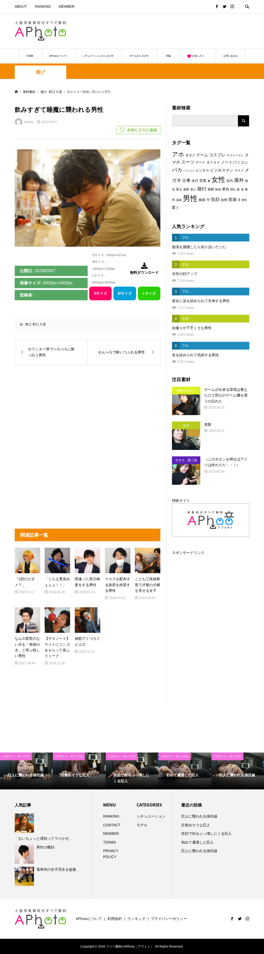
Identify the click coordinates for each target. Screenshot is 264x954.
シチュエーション (151, 816)
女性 (218, 179)
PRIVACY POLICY (110, 854)
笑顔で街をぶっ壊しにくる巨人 (206, 833)
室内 (229, 181)
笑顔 (215, 199)
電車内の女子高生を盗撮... (57, 869)
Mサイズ (125, 293)
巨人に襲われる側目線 (199, 816)
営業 (203, 181)
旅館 (211, 189)
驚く (175, 207)
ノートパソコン (234, 162)
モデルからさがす (139, 55)
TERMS (109, 842)
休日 (195, 181)
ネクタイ (213, 162)
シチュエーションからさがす (98, 55)
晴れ (233, 189)
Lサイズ (149, 293)
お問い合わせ (230, 55)
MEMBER (67, 6)
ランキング (136, 919)
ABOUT (21, 6)
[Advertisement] (189, 30)
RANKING (43, 6)
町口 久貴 (39, 324)
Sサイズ (100, 293)
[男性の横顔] (25, 854)
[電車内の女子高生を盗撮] (25, 876)
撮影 (186, 189)
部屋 (232, 199)
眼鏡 (202, 200)
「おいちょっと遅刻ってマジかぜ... (43, 838)
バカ (177, 170)
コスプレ (217, 155)
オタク (190, 155)
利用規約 (115, 919)
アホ (178, 154)
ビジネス (202, 170)
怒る (179, 189)
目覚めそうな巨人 (195, 825)
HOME (29, 55)
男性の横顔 (45, 847)
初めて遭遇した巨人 (197, 842)
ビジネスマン (221, 170)
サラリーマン (235, 155)
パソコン (189, 170)
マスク (239, 170)
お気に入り (198, 55)
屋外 (239, 180)
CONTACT (111, 825)
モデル (142, 825)
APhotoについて (58, 55)
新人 (193, 189)
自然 (224, 200)
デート (200, 162)
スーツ (187, 162)
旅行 (202, 188)
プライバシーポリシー (169, 919)
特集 (168, 55)
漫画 (179, 199)
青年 (244, 199)
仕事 (186, 180)
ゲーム (202, 155)
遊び (40, 72)
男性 (190, 198)
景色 (225, 189)
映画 (218, 189)
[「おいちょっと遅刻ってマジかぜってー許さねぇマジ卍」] (25, 823)
